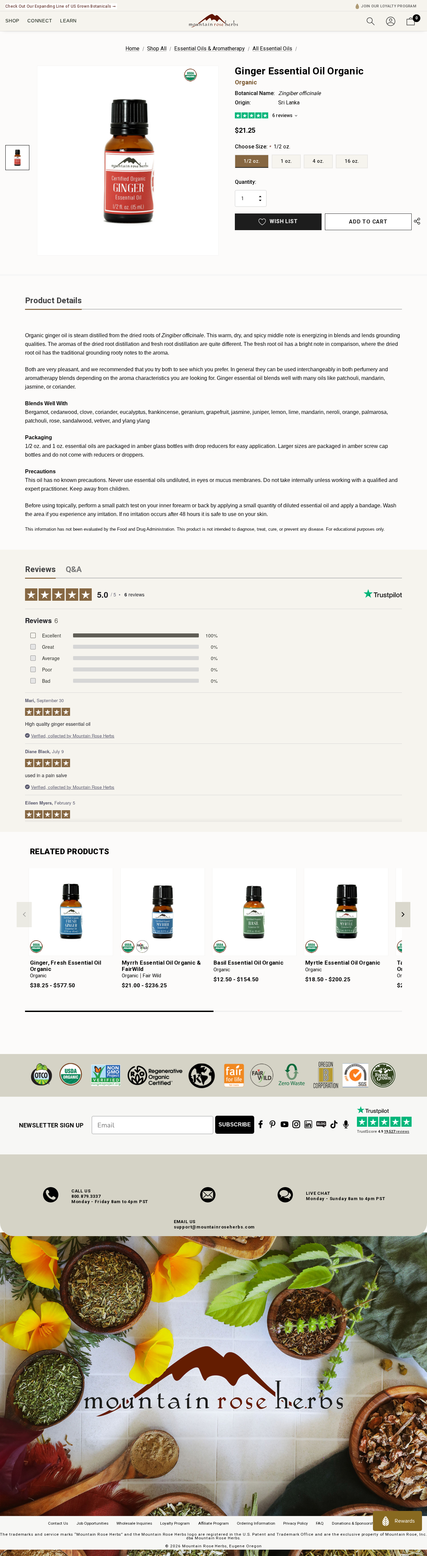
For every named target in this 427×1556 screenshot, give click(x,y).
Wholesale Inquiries (134, 1523)
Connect (39, 20)
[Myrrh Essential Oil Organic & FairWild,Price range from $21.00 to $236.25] (162, 912)
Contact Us (58, 1523)
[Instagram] (296, 1124)
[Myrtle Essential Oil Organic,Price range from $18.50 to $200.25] (346, 912)
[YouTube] (285, 1124)
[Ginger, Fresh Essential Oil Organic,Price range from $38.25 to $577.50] (71, 912)
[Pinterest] (273, 1124)
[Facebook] (261, 1124)
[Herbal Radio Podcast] (346, 1124)
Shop (12, 20)
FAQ (320, 1523)
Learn (68, 20)
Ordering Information (256, 1523)
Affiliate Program (213, 1523)
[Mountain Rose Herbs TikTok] (334, 1124)
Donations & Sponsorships (355, 1523)
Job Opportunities (92, 1523)
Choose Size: (262, 146)
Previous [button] (24, 914)
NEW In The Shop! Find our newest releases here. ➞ (55, 6)
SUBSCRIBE (235, 1124)
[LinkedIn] (308, 1124)
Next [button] (402, 914)
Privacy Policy (295, 1523)
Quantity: (245, 182)
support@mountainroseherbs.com (214, 1226)
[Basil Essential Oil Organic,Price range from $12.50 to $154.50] (254, 912)
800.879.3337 (86, 1196)
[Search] (370, 20)
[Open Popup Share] (417, 221)
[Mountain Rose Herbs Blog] (321, 1124)
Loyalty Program (175, 1523)
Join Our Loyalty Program (388, 6)
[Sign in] (390, 20)
